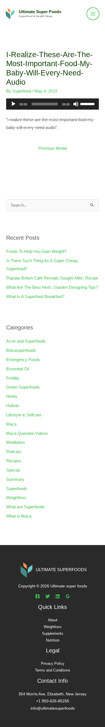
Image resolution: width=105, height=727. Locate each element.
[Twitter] (47, 596)
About (52, 620)
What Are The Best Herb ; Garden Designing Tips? (52, 287)
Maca (11, 424)
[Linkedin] (57, 596)
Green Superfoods (23, 387)
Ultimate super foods (40, 12)
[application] (52, 104)
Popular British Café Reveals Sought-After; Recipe (52, 278)
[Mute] (76, 104)
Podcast (13, 451)
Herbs (11, 396)
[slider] (88, 103)
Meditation (15, 442)
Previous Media (52, 148)
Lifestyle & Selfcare (23, 415)
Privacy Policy (52, 663)
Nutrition (52, 640)
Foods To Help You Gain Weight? (36, 251)
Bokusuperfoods (21, 350)
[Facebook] (37, 596)
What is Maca (18, 516)
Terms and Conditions (52, 670)
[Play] (13, 104)
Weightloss (16, 497)
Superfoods (16, 488)
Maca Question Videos (27, 433)
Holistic (13, 405)
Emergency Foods (23, 359)
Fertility (12, 378)
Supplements (52, 633)
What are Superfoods (25, 507)
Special (13, 470)
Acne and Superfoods (26, 341)
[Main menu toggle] (93, 13)
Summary (15, 479)
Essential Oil (17, 369)
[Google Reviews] (68, 596)
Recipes (13, 461)
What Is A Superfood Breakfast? (35, 296)
